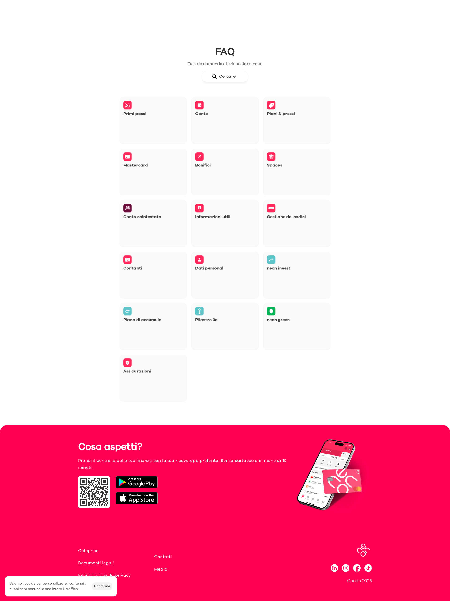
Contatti (163, 557)
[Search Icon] (225, 76)
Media (161, 569)
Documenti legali (96, 563)
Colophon (88, 550)
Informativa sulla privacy (104, 575)
